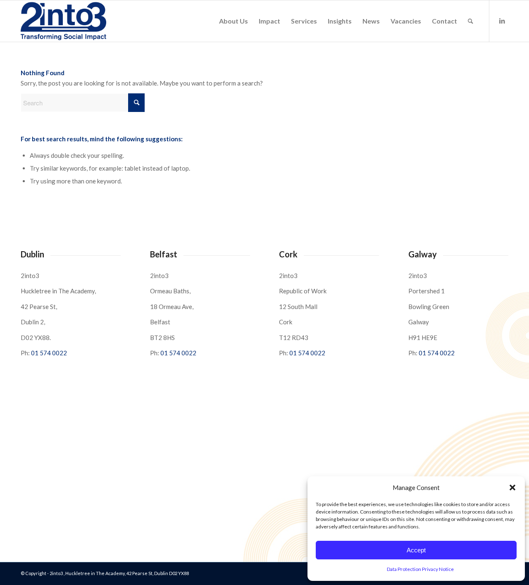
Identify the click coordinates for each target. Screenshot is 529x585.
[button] (512, 487)
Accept (416, 550)
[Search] (470, 21)
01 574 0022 (49, 353)
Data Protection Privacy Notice (420, 569)
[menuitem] (233, 21)
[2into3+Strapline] (63, 21)
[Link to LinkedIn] (502, 20)
